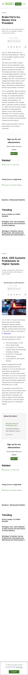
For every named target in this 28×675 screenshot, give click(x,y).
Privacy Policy (19, 667)
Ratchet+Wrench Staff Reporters (14, 282)
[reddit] (17, 47)
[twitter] (14, 47)
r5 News (4, 12)
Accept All (14, 671)
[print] (25, 47)
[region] (14, 668)
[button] (3, 4)
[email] (19, 47)
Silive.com (7, 333)
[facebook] (8, 47)
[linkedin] (11, 47)
